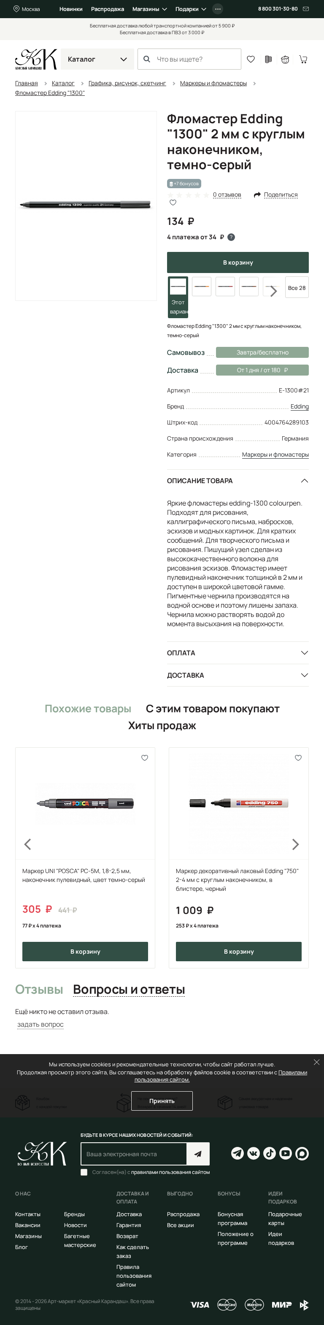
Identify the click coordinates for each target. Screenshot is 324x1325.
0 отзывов (227, 194)
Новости (75, 1225)
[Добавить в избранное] (145, 757)
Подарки (187, 9)
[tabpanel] (162, 1018)
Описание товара (200, 480)
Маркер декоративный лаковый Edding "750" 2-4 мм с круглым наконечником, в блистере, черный (237, 879)
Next (268, 291)
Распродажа (107, 9)
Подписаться (198, 1153)
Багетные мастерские (80, 1240)
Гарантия (128, 1225)
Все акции (180, 1225)
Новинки (71, 9)
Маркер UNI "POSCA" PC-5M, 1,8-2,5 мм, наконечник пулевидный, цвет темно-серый (83, 875)
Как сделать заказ (132, 1251)
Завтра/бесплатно (263, 352)
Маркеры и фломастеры (275, 454)
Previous (23, 857)
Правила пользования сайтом (133, 1275)
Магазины (145, 9)
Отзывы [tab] (39, 989)
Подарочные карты (285, 1218)
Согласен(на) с (151, 1172)
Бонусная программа (232, 1218)
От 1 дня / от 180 (248, 370)
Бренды (74, 1214)
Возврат (127, 1236)
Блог (21, 1247)
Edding (300, 406)
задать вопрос (40, 1024)
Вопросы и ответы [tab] (129, 989)
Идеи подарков (281, 1238)
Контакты (27, 1214)
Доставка (185, 675)
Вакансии (27, 1225)
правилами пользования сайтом (170, 1172)
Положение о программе (236, 1238)
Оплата (181, 652)
